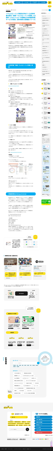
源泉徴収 (37, 365)
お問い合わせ (23, 439)
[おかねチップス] (7, 3)
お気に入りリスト (39, 432)
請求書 (28, 365)
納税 (17, 365)
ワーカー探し (26, 2)
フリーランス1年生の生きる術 (18, 388)
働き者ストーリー (39, 424)
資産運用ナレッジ (17, 375)
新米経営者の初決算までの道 (30, 388)
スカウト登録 (43, 2)
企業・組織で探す (39, 419)
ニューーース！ (36, 385)
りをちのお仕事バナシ (17, 373)
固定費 (25, 365)
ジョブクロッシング (25, 378)
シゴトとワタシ (29, 390)
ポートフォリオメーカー (35, 2)
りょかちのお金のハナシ (27, 385)
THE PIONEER (21, 390)
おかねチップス (8, 407)
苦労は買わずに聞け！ (17, 393)
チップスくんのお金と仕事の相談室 (29, 393)
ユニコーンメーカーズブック (18, 383)
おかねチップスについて (12, 439)
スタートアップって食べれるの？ (31, 380)
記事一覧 (13, 417)
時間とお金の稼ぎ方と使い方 (18, 380)
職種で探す (38, 416)
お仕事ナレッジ (34, 378)
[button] (51, 440)
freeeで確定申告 (16, 378)
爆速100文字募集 (39, 422)
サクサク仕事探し (18, 2)
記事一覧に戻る (21, 293)
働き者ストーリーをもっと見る (45, 195)
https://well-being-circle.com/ (16, 152)
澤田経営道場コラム (17, 385)
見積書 (20, 365)
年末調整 (34, 365)
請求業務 (15, 365)
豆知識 (15, 390)
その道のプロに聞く (29, 383)
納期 (22, 365)
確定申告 (15, 366)
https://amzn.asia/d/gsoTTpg (13, 85)
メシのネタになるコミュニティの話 (28, 375)
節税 (30, 365)
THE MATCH (37, 383)
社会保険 (18, 366)
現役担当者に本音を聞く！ (28, 373)
